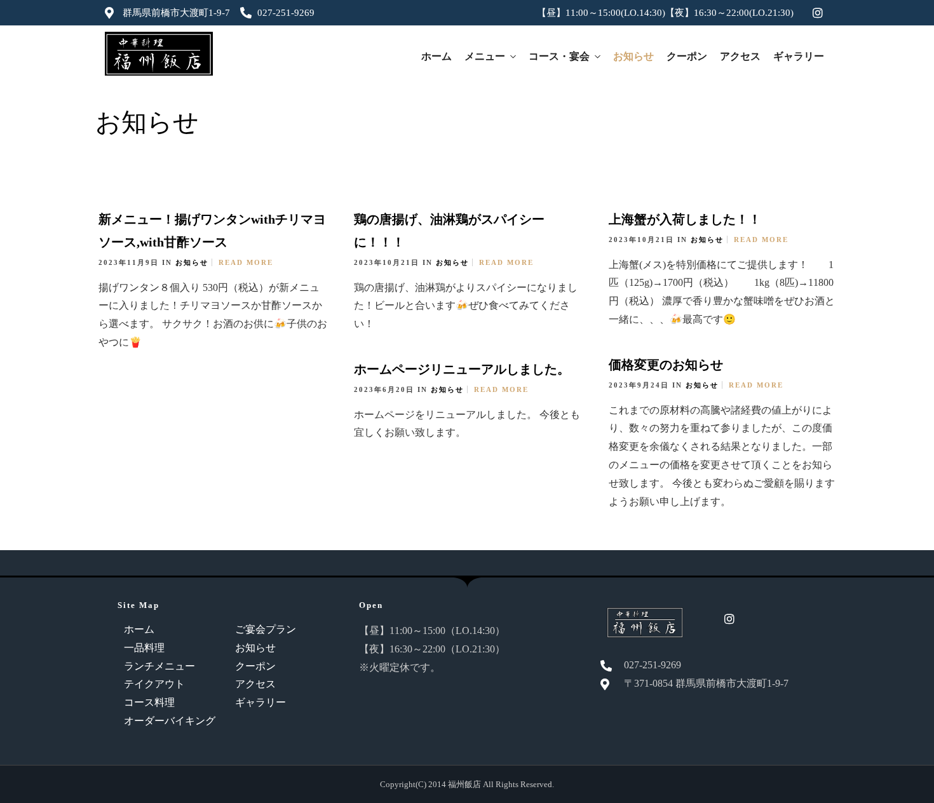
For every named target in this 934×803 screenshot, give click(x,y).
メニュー (484, 56)
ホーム (436, 56)
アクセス (740, 56)
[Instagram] (817, 12)
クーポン (687, 56)
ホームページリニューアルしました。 (462, 369)
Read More (246, 262)
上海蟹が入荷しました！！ (685, 219)
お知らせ (633, 56)
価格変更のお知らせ (666, 365)
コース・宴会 (559, 56)
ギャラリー (798, 56)
